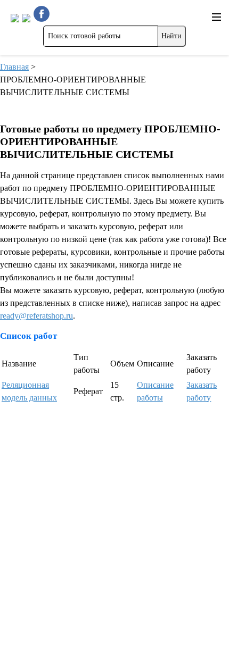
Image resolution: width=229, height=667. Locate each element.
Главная (14, 66)
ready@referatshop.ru (36, 315)
